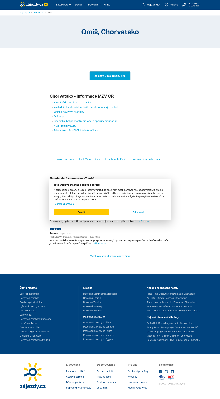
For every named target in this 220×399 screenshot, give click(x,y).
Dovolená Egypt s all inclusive (34, 331)
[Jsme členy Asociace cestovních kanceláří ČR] (171, 377)
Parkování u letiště (75, 371)
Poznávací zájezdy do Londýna (99, 326)
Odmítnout (138, 212)
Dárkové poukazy (75, 382)
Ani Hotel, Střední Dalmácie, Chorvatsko (167, 298)
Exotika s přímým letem (31, 302)
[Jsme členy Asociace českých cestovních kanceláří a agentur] (163, 377)
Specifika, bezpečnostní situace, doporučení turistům (85, 121)
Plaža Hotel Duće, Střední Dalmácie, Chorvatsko (171, 293)
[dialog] (110, 199)
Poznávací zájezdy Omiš (146, 159)
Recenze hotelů (105, 371)
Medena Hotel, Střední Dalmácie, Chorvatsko (169, 335)
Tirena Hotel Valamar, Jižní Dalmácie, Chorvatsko (171, 302)
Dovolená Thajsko (92, 298)
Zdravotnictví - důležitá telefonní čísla (76, 130)
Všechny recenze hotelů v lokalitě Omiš (110, 256)
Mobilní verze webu (137, 387)
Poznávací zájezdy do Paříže (97, 330)
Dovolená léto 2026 (29, 327)
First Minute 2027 (29, 310)
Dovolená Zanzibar (92, 302)
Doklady (59, 116)
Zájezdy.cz (25, 12)
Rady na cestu (104, 376)
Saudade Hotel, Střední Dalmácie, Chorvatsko (170, 306)
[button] (63, 4)
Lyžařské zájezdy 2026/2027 (34, 306)
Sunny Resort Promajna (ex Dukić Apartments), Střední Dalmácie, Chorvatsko (173, 327)
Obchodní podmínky (138, 371)
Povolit (82, 212)
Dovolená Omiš (65, 159)
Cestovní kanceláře (107, 382)
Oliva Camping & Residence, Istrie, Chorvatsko (170, 331)
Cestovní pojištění (75, 376)
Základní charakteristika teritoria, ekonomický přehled (86, 107)
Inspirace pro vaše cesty (78, 387)
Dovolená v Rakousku (31, 335)
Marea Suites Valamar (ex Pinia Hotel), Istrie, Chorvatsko (173, 310)
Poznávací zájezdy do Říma (97, 322)
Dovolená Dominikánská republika (100, 293)
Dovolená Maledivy (92, 306)
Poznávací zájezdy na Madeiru (35, 339)
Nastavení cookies (137, 382)
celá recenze (144, 221)
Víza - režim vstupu (65, 125)
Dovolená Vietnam (92, 310)
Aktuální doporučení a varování (72, 102)
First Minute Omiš (115, 159)
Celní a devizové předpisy (69, 111)
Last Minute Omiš (89, 159)
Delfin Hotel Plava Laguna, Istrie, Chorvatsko (169, 323)
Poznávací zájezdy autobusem (35, 319)
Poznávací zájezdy (29, 298)
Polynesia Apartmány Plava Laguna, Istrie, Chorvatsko (173, 339)
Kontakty (132, 376)
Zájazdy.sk (102, 387)
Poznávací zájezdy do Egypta (98, 339)
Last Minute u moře (29, 293)
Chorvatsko (38, 12)
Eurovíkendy (26, 314)
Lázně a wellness (28, 323)
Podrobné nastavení (64, 203)
